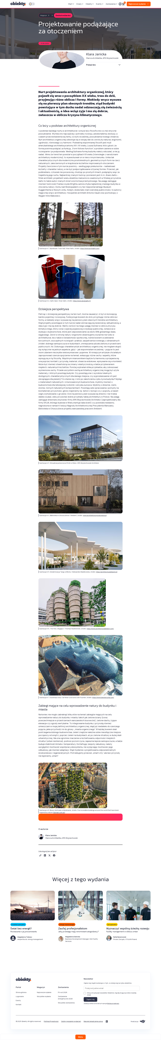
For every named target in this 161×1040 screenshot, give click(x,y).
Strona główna (21, 992)
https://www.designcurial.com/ (103, 697)
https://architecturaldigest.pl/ (106, 572)
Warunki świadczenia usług (93, 1021)
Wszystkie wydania (44, 996)
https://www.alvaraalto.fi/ (82, 301)
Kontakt (18, 1004)
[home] (18, 4)
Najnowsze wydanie (44, 992)
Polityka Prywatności (51, 1021)
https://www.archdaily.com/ (89, 248)
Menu (80, 1037)
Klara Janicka (96, 54)
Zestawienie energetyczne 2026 (65, 997)
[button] (71, 4)
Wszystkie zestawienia (66, 1003)
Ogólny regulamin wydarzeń (71, 1021)
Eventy (18, 1000)
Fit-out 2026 (62, 992)
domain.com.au (59, 812)
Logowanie (20, 996)
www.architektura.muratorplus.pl (95, 515)
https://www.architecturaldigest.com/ (100, 629)
